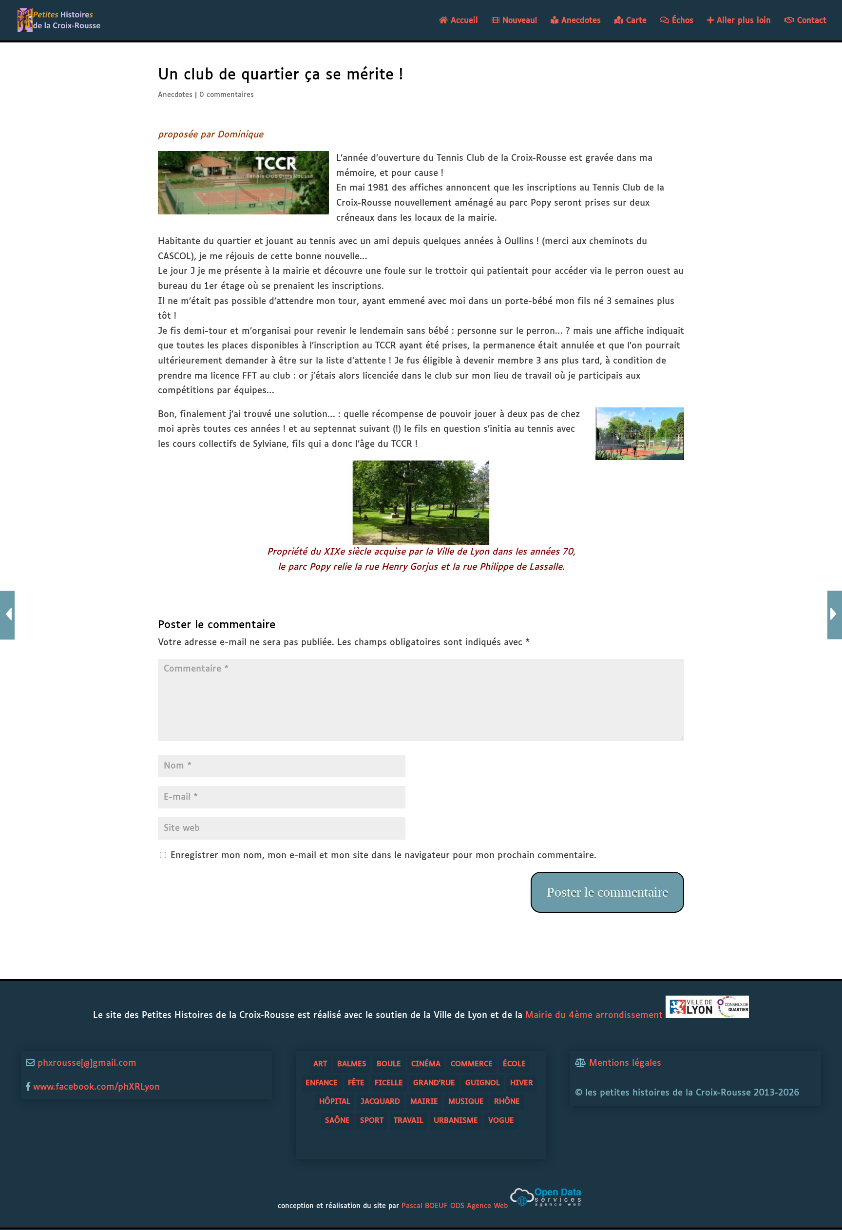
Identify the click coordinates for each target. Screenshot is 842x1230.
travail (408, 1120)
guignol (482, 1083)
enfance (322, 1083)
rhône (507, 1101)
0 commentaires (226, 95)
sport (371, 1120)
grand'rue (434, 1083)
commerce (472, 1064)
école (514, 1064)
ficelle (389, 1083)
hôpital (334, 1101)
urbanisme (456, 1120)
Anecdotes (579, 21)
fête (356, 1083)
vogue (501, 1120)
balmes (351, 1064)
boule (389, 1064)
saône (337, 1120)
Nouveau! (518, 21)
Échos (681, 21)
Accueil (463, 21)
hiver (521, 1083)
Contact (810, 21)
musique (466, 1101)
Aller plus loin (742, 21)
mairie (424, 1101)
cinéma (425, 1064)
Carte (635, 21)
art (320, 1064)
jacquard (380, 1101)
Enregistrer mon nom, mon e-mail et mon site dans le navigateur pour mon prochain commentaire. (383, 855)
